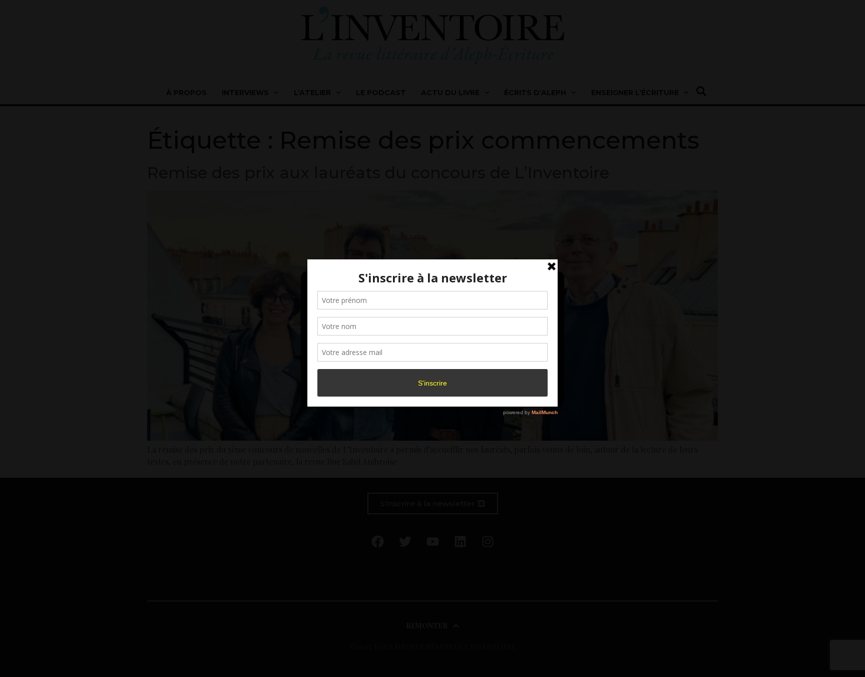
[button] (549, 285)
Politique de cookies (427, 392)
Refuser (430, 370)
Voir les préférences (513, 370)
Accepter (349, 370)
